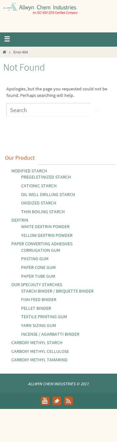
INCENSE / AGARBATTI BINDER (50, 334)
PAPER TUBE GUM (38, 276)
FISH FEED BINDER (38, 299)
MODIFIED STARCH (29, 171)
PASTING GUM (34, 259)
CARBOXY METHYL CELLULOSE (40, 351)
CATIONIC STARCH (39, 186)
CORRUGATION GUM (40, 250)
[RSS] (68, 401)
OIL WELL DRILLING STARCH (48, 194)
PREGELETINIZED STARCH (46, 177)
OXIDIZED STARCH (38, 203)
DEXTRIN (19, 220)
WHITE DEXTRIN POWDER (45, 226)
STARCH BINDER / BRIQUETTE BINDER (57, 291)
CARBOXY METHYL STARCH (36, 342)
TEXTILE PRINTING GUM (44, 317)
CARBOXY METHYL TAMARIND (39, 360)
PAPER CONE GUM (38, 267)
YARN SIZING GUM (38, 325)
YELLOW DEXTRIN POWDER (46, 235)
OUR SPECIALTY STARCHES (36, 284)
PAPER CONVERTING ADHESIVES (41, 244)
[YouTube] (45, 401)
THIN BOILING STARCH (43, 212)
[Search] (97, 110)
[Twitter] (57, 401)
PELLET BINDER (36, 308)
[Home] (4, 52)
